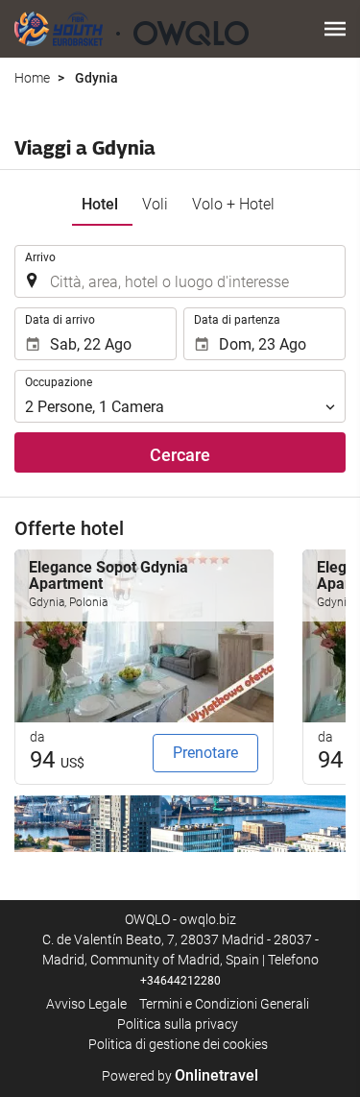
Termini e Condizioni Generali (224, 1004)
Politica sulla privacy (177, 1024)
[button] (335, 28)
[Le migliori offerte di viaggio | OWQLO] (131, 29)
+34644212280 (180, 980)
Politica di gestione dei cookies (178, 1044)
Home (32, 77)
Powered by (180, 1076)
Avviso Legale (86, 1004)
